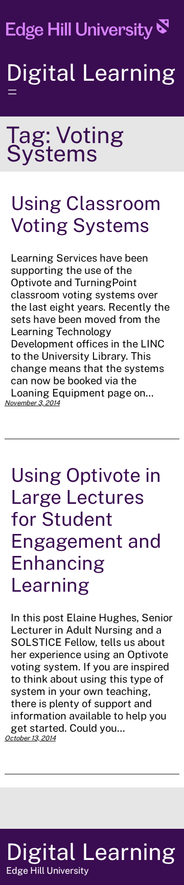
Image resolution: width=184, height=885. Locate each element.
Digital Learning (91, 72)
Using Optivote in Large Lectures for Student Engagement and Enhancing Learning (86, 530)
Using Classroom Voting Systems (85, 214)
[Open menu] (12, 92)
